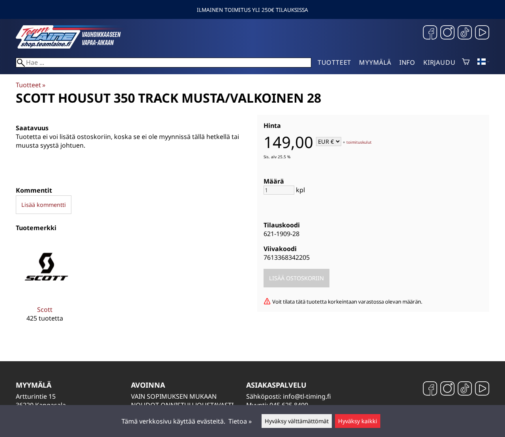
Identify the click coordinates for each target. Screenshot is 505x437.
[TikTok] (465, 33)
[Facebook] (430, 33)
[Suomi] (483, 62)
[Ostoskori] (465, 62)
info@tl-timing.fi (307, 396)
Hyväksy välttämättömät (297, 421)
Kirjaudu (439, 62)
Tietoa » (240, 421)
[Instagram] (447, 33)
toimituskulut (359, 142)
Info (407, 62)
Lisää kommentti (43, 204)
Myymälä (375, 62)
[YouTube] (482, 33)
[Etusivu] (75, 46)
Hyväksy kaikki (357, 421)
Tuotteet (334, 62)
